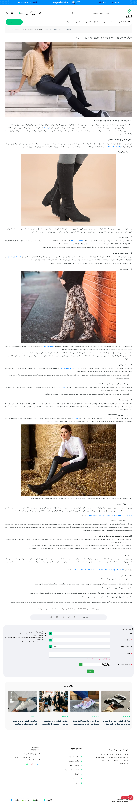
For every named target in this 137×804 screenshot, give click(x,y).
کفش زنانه (75, 418)
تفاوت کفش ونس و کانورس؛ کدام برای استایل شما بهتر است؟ (116, 722)
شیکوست (47, 127)
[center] (72, 13)
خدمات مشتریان (74, 756)
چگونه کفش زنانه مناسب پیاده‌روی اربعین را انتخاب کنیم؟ (56, 722)
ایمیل (128, 639)
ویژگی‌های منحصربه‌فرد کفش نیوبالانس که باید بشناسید (85, 722)
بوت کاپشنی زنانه (65, 368)
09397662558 (35, 750)
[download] (25, 800)
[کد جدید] (80, 664)
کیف (113, 21)
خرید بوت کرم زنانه (77, 240)
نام (131, 633)
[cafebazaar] (37, 800)
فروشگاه (76, 774)
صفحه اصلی (123, 21)
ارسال (90, 671)
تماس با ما (76, 778)
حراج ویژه (70, 21)
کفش (105, 21)
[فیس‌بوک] (74, 617)
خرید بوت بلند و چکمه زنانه (113, 146)
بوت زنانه (62, 387)
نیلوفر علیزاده (65, 608)
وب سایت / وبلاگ (126, 646)
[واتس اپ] (27, 764)
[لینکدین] (57, 617)
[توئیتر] (69, 617)
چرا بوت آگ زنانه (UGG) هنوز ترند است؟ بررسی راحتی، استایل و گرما (110, 515)
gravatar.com (16, 637)
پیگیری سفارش (74, 761)
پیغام (128, 653)
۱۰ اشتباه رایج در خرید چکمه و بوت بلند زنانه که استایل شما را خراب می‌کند (99, 569)
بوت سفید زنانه (49, 346)
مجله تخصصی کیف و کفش (86, 21)
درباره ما (76, 783)
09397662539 (35, 747)
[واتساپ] (51, 617)
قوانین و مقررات (74, 765)
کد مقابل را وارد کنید (123, 664)
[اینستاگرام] (32, 764)
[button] (128, 708)
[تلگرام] (63, 617)
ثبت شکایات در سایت (72, 769)
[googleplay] (48, 800)
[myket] (14, 800)
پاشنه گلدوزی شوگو (14, 256)
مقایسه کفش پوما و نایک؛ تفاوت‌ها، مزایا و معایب (24, 722)
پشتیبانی (14, 22)
